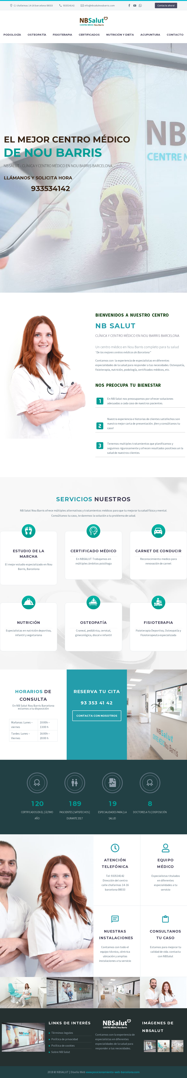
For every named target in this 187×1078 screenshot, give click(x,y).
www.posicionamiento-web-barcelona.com (113, 1072)
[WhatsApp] (140, 5)
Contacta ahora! (166, 5)
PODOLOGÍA (12, 34)
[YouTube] (135, 5)
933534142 (69, 5)
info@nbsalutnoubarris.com (100, 5)
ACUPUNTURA (150, 34)
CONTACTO (175, 34)
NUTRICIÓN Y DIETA (120, 34)
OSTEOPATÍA (37, 34)
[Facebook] (129, 5)
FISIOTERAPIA (62, 34)
